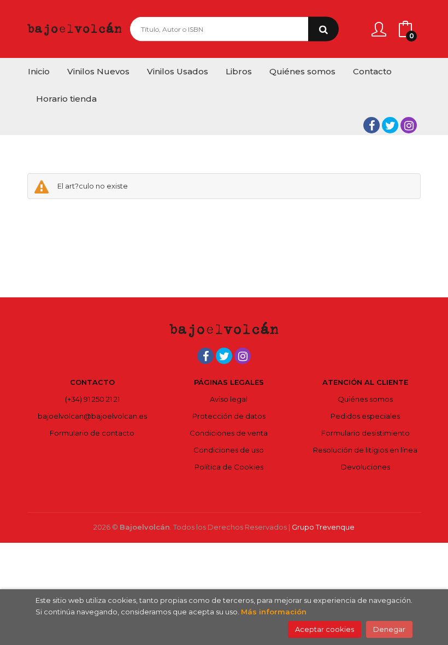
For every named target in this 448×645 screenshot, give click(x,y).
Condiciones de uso (228, 449)
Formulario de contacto (92, 433)
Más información (273, 611)
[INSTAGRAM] (408, 125)
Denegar (389, 629)
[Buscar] (323, 29)
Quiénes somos (365, 399)
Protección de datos (229, 416)
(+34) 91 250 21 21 (92, 399)
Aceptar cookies (324, 629)
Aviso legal (228, 399)
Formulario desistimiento (365, 433)
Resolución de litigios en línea (365, 449)
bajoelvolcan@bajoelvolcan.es (92, 416)
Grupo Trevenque (323, 527)
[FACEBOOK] (371, 125)
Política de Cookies (228, 466)
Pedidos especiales (365, 416)
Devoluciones (365, 466)
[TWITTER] (390, 125)
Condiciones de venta (229, 433)
